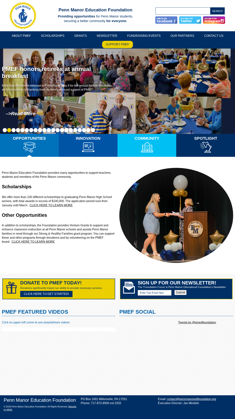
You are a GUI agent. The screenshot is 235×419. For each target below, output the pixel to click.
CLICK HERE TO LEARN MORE (51, 205)
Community (147, 138)
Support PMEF (117, 44)
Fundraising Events (144, 36)
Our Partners (182, 36)
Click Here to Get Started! (46, 294)
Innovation (88, 138)
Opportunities (29, 138)
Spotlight (205, 138)
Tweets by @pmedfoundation (197, 322)
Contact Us (213, 36)
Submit (180, 292)
